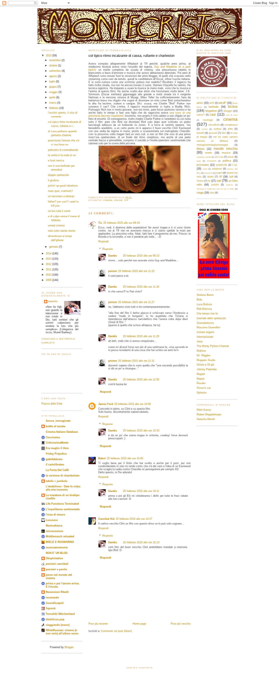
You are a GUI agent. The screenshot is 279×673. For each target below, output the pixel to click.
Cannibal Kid (106, 518)
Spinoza (201, 392)
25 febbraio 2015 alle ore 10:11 (141, 491)
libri (224, 133)
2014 (49, 253)
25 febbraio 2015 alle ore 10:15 (141, 430)
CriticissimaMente (57, 442)
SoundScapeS (55, 603)
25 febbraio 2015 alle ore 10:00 (132, 404)
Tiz (100, 222)
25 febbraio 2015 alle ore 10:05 (125, 458)
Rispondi (103, 241)
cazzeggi (208, 120)
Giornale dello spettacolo (211, 318)
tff (126, 200)
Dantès (53, 301)
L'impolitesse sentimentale (63, 509)
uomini (215, 184)
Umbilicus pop (55, 619)
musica (226, 152)
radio (205, 169)
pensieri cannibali (57, 563)
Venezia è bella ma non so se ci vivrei (215, 189)
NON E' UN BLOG (57, 552)
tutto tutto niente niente (61, 230)
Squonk (51, 608)
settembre (55, 70)
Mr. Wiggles (204, 355)
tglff (231, 176)
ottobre (53, 65)
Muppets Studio (206, 360)
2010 (49, 274)
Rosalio (201, 383)
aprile (52, 97)
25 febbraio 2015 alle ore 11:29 (141, 336)
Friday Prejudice (56, 453)
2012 (49, 264)
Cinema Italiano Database (62, 431)
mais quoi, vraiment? (60, 190)
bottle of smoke (55, 426)
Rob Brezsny (204, 308)
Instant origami (205, 332)
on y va (219, 156)
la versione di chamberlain (62, 475)
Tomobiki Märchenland (60, 613)
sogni (219, 172)
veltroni (229, 185)
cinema (108, 200)
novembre (55, 60)
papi (199, 161)
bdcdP (222, 102)
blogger (228, 111)
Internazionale (205, 336)
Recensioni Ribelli (57, 592)
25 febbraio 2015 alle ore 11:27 (136, 302)
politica (227, 160)
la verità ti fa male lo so (62, 155)
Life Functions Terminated (62, 503)
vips (212, 192)
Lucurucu (52, 520)
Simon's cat (204, 387)
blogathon (211, 110)
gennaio (54, 246)
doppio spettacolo (58, 175)
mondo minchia (226, 148)
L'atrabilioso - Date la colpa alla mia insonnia (63, 488)
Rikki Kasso (204, 409)
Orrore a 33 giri (205, 364)
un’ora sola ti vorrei (59, 210)
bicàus (233, 106)
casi (213, 114)
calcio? (201, 114)
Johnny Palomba (207, 369)
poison (112, 271)
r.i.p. (235, 164)
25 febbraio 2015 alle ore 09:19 (121, 222)
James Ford (105, 404)
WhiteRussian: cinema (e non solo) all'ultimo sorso (62, 632)
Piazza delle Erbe (51, 403)
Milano (200, 148)
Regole (201, 374)
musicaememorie (57, 547)
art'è (211, 103)
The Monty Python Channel (213, 346)
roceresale (52, 597)
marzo (53, 102)
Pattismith (211, 161)
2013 (49, 258)
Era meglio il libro (57, 448)
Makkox (201, 350)
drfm (230, 128)
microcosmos (54, 531)
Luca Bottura (204, 304)
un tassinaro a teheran (61, 196)
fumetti (200, 133)
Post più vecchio (181, 623)
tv (209, 180)
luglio (52, 81)
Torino (200, 180)
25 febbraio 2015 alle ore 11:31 (136, 360)
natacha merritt (204, 157)
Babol (102, 458)
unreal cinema (56, 225)
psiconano (203, 164)
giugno (53, 86)
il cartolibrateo (55, 464)
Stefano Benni (205, 294)
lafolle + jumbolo (56, 481)
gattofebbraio (54, 459)
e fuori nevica (56, 160)
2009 (49, 280)
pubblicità (221, 164)
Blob (199, 299)
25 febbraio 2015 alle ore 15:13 (141, 542)
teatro (210, 176)
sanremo (208, 173)
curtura (217, 128)
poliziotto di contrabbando (63, 149)
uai (219, 180)
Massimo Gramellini (208, 327)
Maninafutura (54, 525)
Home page (139, 623)
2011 (49, 269)
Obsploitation (54, 558)
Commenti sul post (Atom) (116, 631)
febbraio (54, 108)
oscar (118, 200)
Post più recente (98, 623)
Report (200, 378)
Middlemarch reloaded (60, 536)
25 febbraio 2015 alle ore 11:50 (141, 379)
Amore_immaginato (58, 420)
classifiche (214, 124)
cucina (205, 129)
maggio (53, 92)
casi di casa (232, 115)
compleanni (231, 124)
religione (217, 168)
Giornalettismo (205, 322)
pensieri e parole (56, 569)
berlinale (214, 106)
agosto (53, 76)
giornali (213, 133)
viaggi (200, 192)
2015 (49, 55)
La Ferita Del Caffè (57, 470)
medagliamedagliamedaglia (212, 144)
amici (200, 102)
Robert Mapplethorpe (209, 414)
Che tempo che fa (207, 313)
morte (208, 152)
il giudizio (53, 180)
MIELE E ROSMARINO (60, 541)
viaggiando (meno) (57, 624)
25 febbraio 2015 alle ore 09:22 (141, 255)
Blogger (69, 647)
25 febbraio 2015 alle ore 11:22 (136, 271)
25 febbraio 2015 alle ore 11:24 (141, 286)
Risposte (107, 248)
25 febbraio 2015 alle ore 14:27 (134, 518)
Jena (199, 341)
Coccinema (53, 437)
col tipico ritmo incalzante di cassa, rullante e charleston (131, 56)
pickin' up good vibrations (63, 185)
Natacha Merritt (206, 419)
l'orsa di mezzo (55, 514)
